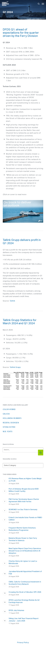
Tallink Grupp (15, 367)
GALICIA (6, 414)
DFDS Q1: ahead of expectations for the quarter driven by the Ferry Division (21, 33)
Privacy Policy (23, 642)
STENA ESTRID (9, 427)
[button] (43, 4)
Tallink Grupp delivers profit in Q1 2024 (22, 242)
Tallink (12, 301)
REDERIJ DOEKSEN (11, 423)
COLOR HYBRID (9, 409)
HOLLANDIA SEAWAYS (12, 418)
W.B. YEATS (7, 431)
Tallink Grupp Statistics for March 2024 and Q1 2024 (19, 322)
